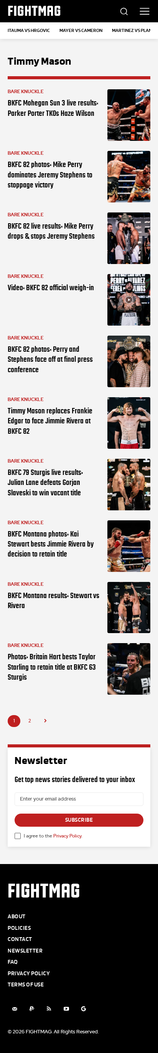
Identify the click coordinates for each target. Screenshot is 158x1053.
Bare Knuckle (26, 91)
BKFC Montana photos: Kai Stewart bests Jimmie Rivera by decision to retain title (51, 544)
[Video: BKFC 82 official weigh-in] (128, 300)
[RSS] (49, 1009)
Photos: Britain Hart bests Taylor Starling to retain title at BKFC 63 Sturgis (52, 666)
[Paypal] (31, 1009)
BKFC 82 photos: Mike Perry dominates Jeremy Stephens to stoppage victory (50, 174)
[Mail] (14, 1009)
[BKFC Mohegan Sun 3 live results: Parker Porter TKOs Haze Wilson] (128, 115)
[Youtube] (66, 1009)
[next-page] (45, 721)
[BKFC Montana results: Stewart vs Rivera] (128, 607)
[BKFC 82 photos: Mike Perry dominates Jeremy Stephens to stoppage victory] (128, 176)
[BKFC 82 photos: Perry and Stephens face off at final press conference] (128, 361)
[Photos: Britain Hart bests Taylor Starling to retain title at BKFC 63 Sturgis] (128, 669)
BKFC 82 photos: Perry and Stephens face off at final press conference (50, 359)
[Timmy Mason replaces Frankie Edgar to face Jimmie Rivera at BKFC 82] (128, 423)
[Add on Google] (83, 1009)
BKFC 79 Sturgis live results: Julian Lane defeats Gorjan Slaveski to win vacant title (45, 482)
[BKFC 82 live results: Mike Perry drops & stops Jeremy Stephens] (128, 238)
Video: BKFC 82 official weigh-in (51, 287)
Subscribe (79, 820)
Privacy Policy (67, 836)
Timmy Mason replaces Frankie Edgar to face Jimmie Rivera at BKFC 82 (50, 420)
